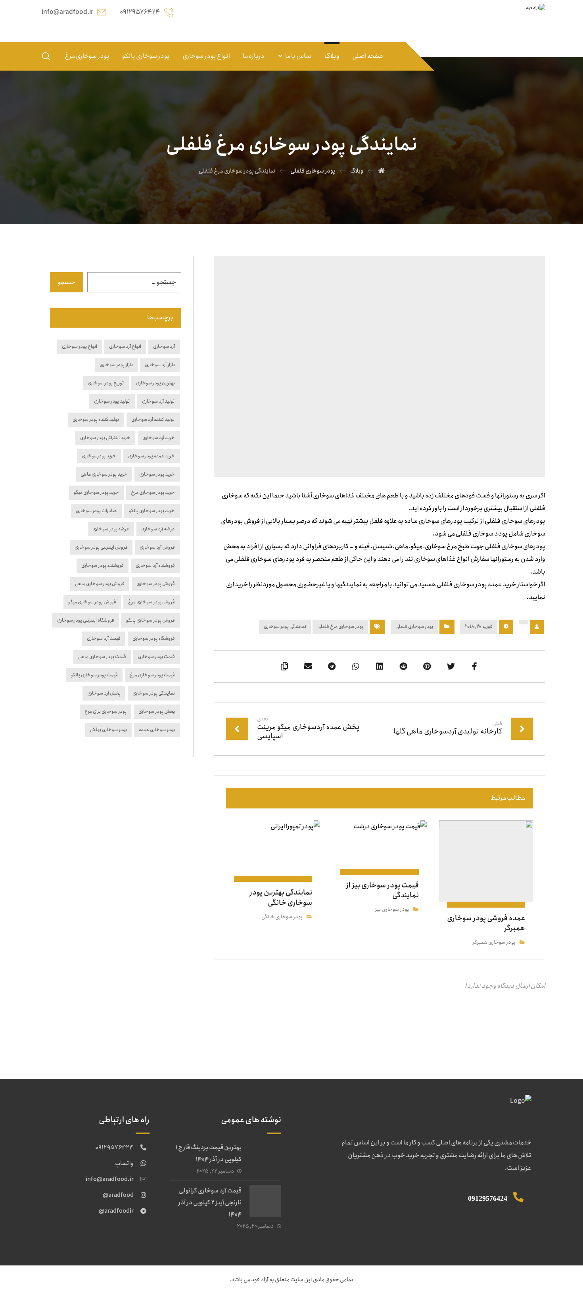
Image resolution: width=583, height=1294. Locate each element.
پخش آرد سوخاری (104, 693)
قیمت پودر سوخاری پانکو (94, 675)
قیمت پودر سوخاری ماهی (102, 656)
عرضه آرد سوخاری (158, 529)
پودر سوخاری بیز (392, 909)
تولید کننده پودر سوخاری (96, 419)
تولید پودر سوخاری (112, 401)
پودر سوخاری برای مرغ (105, 711)
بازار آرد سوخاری (160, 365)
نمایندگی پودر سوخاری (285, 626)
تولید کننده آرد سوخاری (153, 419)
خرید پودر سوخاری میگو (96, 492)
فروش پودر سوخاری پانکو (150, 620)
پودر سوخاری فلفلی (414, 626)
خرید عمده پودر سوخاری (151, 456)
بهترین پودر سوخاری (155, 383)
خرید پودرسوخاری (99, 456)
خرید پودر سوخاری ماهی (104, 474)
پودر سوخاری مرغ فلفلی (340, 626)
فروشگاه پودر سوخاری (153, 638)
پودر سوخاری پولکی (108, 729)
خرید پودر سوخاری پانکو (152, 511)
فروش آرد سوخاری (157, 547)
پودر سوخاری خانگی (282, 917)
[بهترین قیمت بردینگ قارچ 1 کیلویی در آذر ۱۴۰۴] (265, 1157)
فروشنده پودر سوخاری (102, 565)
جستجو (66, 282)
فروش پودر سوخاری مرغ (151, 602)
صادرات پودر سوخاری (96, 511)
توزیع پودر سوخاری (106, 383)
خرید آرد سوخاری (158, 438)
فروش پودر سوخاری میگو (92, 602)
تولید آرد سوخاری (158, 401)
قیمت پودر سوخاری (156, 656)
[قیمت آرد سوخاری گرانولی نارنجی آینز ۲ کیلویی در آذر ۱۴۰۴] (265, 1201)
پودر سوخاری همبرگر (494, 942)
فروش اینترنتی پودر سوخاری (101, 547)
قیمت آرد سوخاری (104, 638)
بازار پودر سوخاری (116, 365)
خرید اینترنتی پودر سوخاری (105, 438)
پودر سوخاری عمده (157, 729)
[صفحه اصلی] (381, 171)
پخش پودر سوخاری (156, 711)
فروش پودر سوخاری (155, 583)
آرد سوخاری (164, 346)
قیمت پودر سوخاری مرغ (152, 675)
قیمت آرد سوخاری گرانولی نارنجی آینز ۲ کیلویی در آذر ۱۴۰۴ (210, 1202)
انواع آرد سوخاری (125, 346)
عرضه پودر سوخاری (110, 529)
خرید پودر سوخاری (157, 474)
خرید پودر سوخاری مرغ (153, 492)
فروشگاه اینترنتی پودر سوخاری (85, 620)
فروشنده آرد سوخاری (155, 565)
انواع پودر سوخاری (79, 346)
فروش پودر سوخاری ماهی (100, 583)
